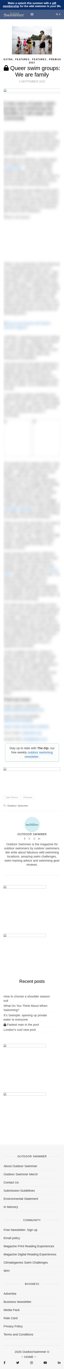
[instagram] (31, 1362)
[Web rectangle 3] (24, 1061)
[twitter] (17, 1362)
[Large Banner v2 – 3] (32, 776)
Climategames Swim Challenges (26, 1262)
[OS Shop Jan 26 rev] (24, 951)
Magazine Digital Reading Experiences (30, 1254)
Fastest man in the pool (22, 1024)
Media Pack (12, 1310)
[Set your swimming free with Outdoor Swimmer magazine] (32, 325)
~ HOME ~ (29, 1357)
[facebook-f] (4, 1362)
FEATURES (39, 59)
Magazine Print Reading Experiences (29, 1246)
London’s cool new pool (20, 1029)
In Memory (11, 1207)
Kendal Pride (12, 168)
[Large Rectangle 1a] (24, 1110)
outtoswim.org (31, 733)
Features (22, 59)
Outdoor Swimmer (17, 805)
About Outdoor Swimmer (20, 1166)
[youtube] (45, 1362)
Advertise (10, 1293)
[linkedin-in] (59, 1362)
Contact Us (11, 1182)
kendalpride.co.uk (35, 739)
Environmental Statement (21, 1198)
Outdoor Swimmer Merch (21, 1174)
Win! (7, 1270)
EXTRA (8, 59)
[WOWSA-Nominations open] (24, 902)
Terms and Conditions (18, 1334)
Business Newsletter (17, 1302)
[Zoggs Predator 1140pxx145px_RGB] (32, 92)
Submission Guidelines (19, 1190)
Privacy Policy (13, 1326)
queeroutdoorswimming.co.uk (24, 710)
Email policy (12, 1238)
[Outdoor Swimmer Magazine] (13, 14)
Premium (55, 59)
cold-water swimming (18, 508)
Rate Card (11, 1318)
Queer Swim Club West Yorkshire (26, 726)
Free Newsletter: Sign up (20, 1230)
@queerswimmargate (18, 720)
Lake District (12, 797)
